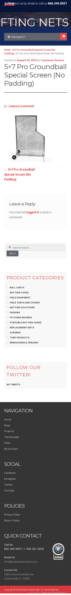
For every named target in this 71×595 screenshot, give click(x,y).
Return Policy (11, 520)
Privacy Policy (12, 514)
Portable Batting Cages (26, 322)
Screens (15, 332)
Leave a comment (21, 106)
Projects (9, 431)
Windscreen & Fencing (24, 342)
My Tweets (13, 384)
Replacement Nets (22, 327)
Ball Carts (17, 287)
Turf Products (19, 337)
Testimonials (11, 437)
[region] (35, 19)
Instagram (10, 478)
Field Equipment (20, 297)
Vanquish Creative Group (54, 593)
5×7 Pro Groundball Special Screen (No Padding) (19, 174)
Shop (7, 425)
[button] (34, 24)
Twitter (8, 484)
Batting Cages (19, 292)
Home (7, 49)
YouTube (9, 490)
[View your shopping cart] (63, 36)
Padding (15, 312)
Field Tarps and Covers (25, 302)
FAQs (7, 443)
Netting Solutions (22, 307)
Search (12, 253)
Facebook (10, 472)
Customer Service (52, 60)
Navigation (18, 36)
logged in (32, 212)
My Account (11, 448)
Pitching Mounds (21, 317)
